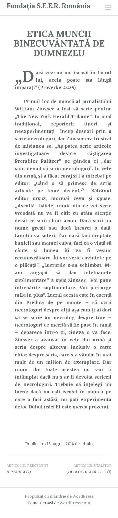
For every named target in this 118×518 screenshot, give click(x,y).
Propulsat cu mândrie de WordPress (59, 496)
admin (86, 443)
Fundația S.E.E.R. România (48, 6)
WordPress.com (75, 502)
